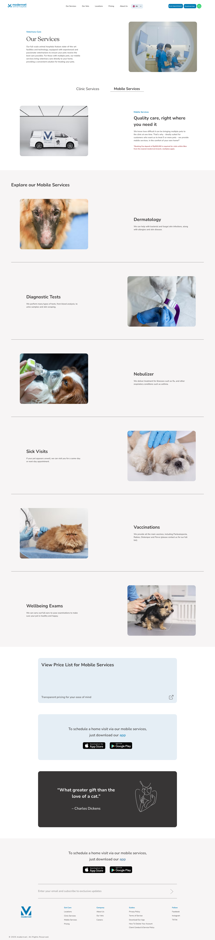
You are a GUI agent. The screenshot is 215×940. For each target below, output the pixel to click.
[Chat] (199, 6)
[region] (107, 680)
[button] (71, 6)
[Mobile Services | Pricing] (107, 680)
